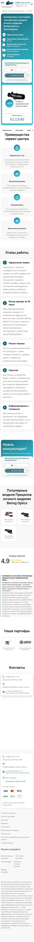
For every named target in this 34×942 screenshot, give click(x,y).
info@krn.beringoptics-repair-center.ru (16, 687)
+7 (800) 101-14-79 (22, 3)
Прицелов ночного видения (17, 864)
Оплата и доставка (8, 816)
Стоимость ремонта (8, 813)
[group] (9, 644)
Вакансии (4, 823)
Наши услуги (5, 834)
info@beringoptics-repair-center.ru (14, 767)
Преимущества (7, 130)
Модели (29, 130)
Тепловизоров (6, 862)
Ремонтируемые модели (10, 830)
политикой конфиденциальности (20, 80)
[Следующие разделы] (32, 130)
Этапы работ (19, 130)
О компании (5, 827)
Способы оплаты (7, 843)
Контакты (4, 820)
